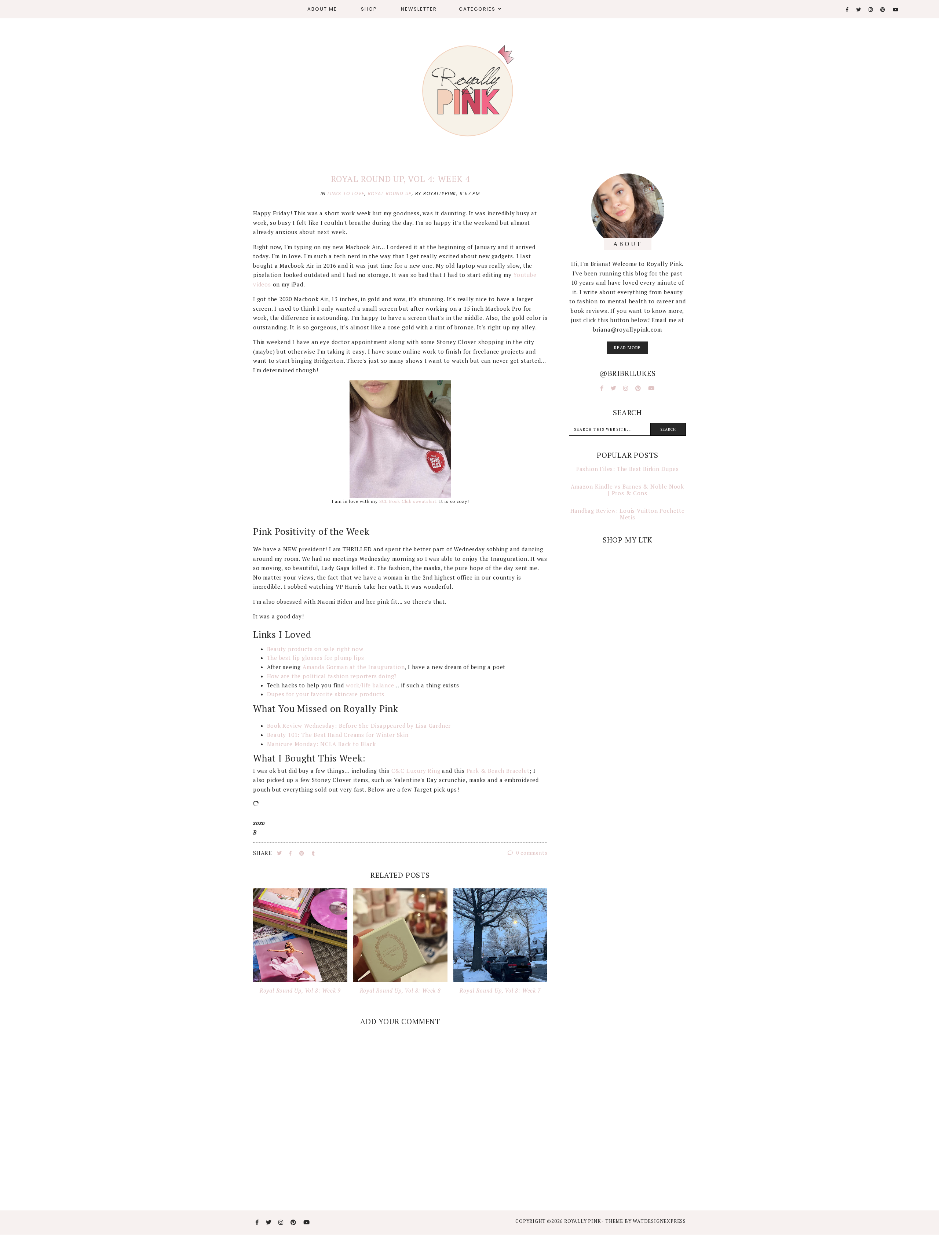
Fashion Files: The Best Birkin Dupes (627, 468)
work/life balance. (370, 685)
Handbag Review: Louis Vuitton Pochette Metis (627, 514)
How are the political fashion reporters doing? (332, 676)
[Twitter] (859, 9)
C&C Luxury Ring (416, 770)
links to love (346, 193)
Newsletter (419, 9)
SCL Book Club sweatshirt (407, 501)
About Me (322, 9)
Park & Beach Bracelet (498, 770)
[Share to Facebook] (291, 853)
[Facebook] (847, 9)
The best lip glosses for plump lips (315, 657)
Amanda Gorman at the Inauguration (354, 667)
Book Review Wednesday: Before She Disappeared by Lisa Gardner (359, 725)
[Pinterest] (883, 9)
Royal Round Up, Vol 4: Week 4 (400, 178)
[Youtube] (896, 9)
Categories (477, 9)
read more (627, 347)
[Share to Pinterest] (302, 853)
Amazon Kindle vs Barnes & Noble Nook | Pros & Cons (627, 490)
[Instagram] (871, 9)
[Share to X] (280, 853)
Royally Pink (583, 1221)
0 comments (531, 852)
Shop (369, 9)
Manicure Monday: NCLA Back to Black (321, 744)
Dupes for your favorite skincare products (326, 694)
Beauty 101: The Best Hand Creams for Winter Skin (338, 734)
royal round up (390, 193)
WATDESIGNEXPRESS (659, 1221)
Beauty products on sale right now (315, 649)
